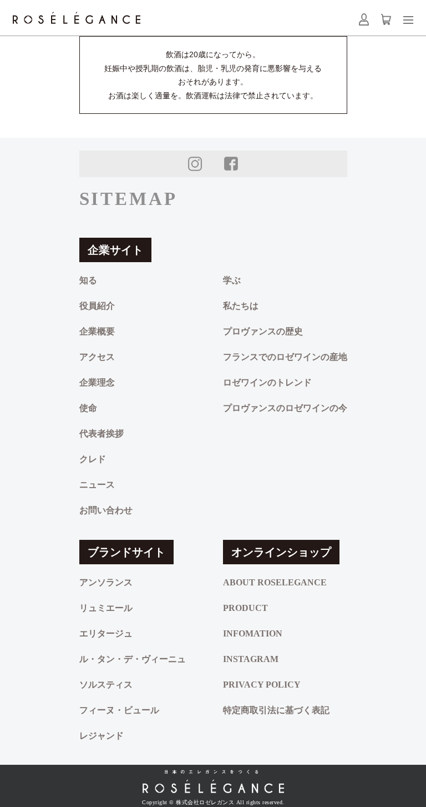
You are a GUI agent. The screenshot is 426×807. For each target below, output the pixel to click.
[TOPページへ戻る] (213, 781)
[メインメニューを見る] (408, 20)
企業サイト (115, 250)
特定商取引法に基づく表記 (276, 710)
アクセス (97, 357)
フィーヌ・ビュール (119, 710)
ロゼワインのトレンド (267, 382)
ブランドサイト (126, 552)
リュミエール (106, 608)
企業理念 (97, 382)
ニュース (97, 484)
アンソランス (106, 582)
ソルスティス (106, 684)
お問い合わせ (106, 510)
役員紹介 (97, 305)
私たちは (240, 305)
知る (88, 280)
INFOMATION (252, 633)
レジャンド (101, 735)
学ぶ (232, 280)
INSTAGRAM (250, 659)
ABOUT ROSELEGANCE (275, 582)
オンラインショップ (281, 552)
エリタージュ (106, 633)
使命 (88, 408)
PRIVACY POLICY (262, 684)
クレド (92, 459)
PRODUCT (245, 608)
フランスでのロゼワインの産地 (285, 357)
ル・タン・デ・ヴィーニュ (132, 659)
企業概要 (97, 331)
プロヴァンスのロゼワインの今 (285, 408)
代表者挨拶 (101, 433)
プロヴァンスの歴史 (263, 331)
